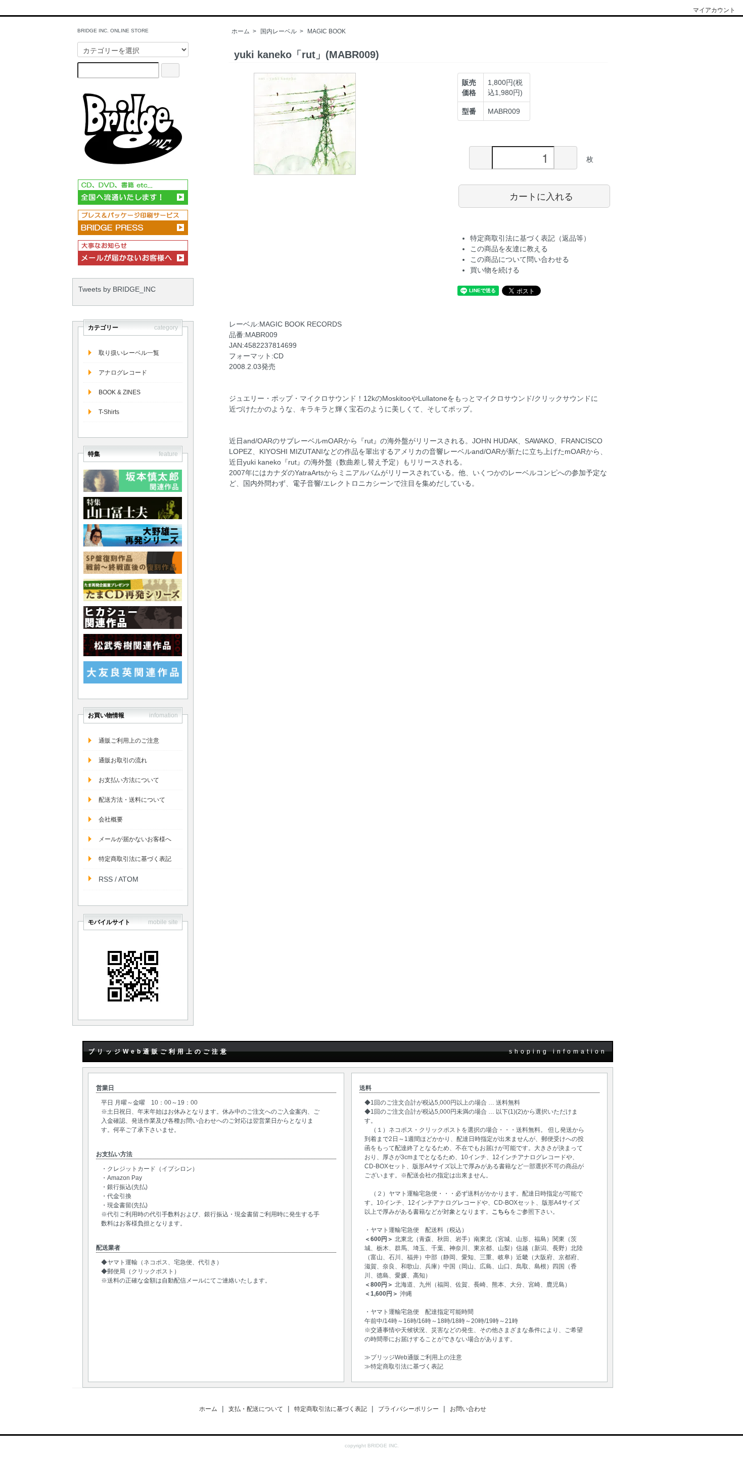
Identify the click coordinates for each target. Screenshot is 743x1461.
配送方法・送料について (132, 799)
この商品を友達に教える (509, 249)
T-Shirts (109, 412)
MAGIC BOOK (326, 31)
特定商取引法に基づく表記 (135, 858)
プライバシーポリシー (408, 1408)
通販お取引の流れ (123, 760)
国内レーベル (278, 31)
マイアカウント (714, 10)
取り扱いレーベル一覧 (129, 352)
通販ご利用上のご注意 (129, 740)
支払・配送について (255, 1408)
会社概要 (111, 819)
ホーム (240, 31)
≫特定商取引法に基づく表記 (403, 1366)
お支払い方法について (129, 780)
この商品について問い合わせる (519, 259)
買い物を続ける (495, 270)
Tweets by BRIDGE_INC (117, 289)
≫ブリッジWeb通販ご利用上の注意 (413, 1357)
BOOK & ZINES (120, 392)
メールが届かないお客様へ (135, 839)
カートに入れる (541, 195)
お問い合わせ (468, 1408)
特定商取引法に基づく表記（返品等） (530, 238)
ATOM (128, 879)
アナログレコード (123, 372)
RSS (106, 879)
